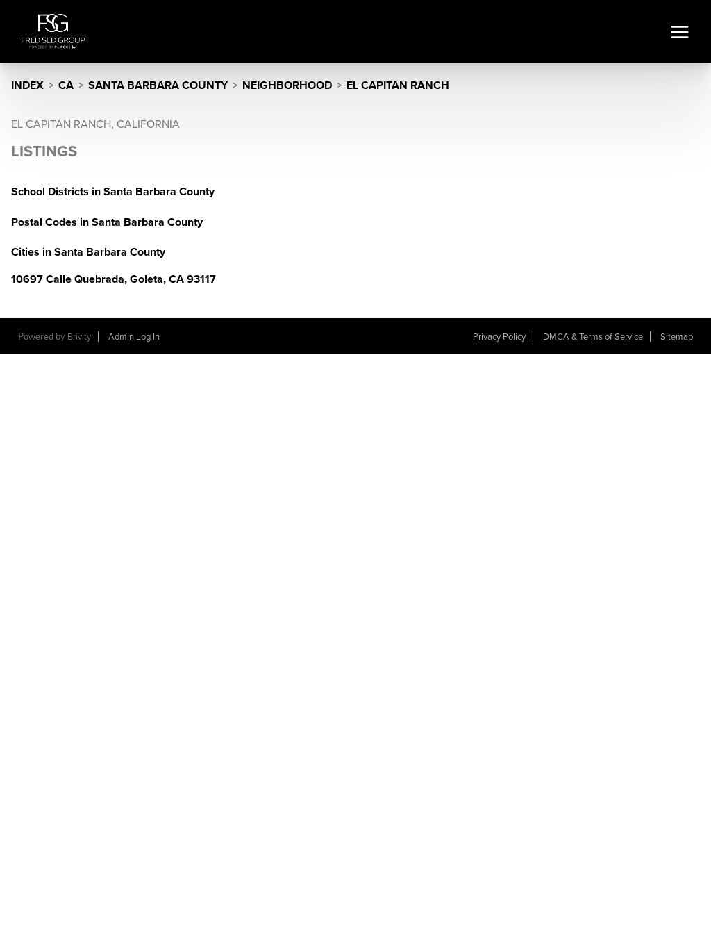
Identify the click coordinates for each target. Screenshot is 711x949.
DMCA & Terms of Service (593, 337)
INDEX (27, 85)
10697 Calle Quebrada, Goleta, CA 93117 (113, 279)
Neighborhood (287, 85)
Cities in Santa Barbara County (88, 252)
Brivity (79, 337)
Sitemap (676, 337)
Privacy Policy (499, 337)
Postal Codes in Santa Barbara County (107, 222)
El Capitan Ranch (397, 85)
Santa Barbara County (158, 85)
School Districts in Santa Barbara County (113, 192)
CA (66, 85)
